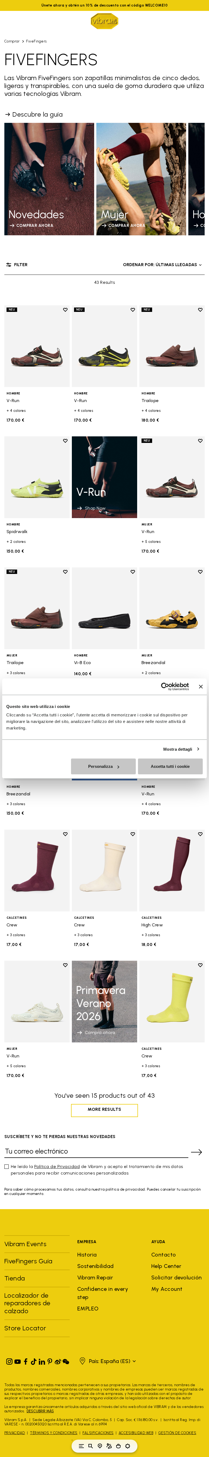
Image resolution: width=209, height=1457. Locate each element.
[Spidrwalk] (37, 477)
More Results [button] (104, 1109)
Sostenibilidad (95, 1266)
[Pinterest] (50, 1360)
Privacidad (14, 1433)
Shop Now (95, 508)
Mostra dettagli (177, 749)
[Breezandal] (172, 608)
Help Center (166, 1266)
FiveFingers (36, 41)
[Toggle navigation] (81, 1446)
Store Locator (25, 1328)
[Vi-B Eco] (104, 608)
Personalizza (100, 766)
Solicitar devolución (176, 1277)
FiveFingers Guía (29, 1261)
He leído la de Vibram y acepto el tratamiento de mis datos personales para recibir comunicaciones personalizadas (97, 1170)
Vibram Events (25, 1244)
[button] (107, 1361)
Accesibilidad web (136, 1433)
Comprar (12, 41)
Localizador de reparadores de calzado (27, 1303)
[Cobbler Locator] (109, 1446)
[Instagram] (9, 1360)
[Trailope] (172, 346)
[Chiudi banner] (201, 686)
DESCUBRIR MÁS (40, 1411)
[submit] (196, 1152)
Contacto (163, 1254)
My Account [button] (167, 1289)
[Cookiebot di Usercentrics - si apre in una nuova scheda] (165, 686)
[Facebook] (25, 1360)
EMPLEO (88, 1308)
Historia (87, 1254)
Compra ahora (100, 1032)
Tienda (14, 1278)
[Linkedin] (42, 1360)
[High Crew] (172, 870)
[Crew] (37, 870)
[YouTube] (17, 1360)
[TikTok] (33, 1360)
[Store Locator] (100, 1446)
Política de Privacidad (57, 1166)
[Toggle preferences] (127, 1446)
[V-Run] (37, 346)
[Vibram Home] (104, 21)
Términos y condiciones (54, 1433)
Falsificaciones (97, 1433)
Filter (20, 264)
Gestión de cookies (177, 1433)
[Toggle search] (90, 1446)
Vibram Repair (95, 1277)
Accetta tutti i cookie (170, 766)
